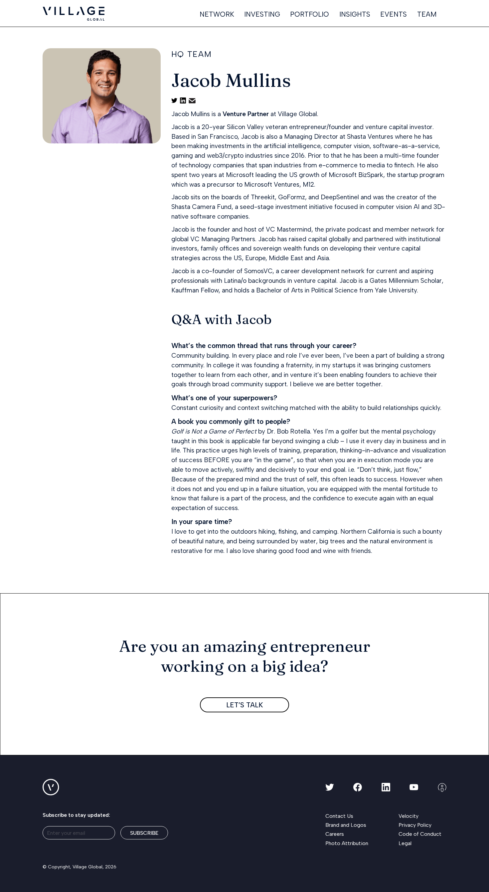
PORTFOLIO (309, 14)
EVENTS (393, 14)
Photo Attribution (346, 843)
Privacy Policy (415, 825)
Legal (405, 843)
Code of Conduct (420, 834)
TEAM (426, 14)
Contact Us (339, 816)
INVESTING (262, 14)
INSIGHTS (354, 14)
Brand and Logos (345, 825)
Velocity (408, 816)
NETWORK (217, 14)
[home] (73, 13)
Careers (334, 834)
